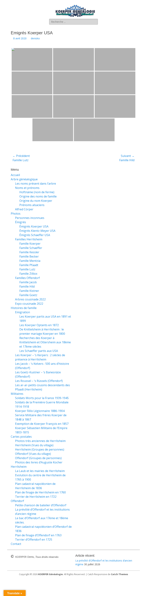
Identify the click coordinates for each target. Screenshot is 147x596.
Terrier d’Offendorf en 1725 (33, 539)
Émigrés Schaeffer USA (34, 235)
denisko (35, 38)
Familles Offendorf (27, 278)
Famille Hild (27, 286)
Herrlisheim (19, 467)
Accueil (15, 175)
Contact (16, 544)
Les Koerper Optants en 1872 (39, 325)
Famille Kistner (29, 291)
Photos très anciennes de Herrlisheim (40, 441)
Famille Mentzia (29, 261)
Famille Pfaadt (28, 265)
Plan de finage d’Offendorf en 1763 (38, 535)
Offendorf (17, 501)
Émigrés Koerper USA (33, 226)
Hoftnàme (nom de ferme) (36, 192)
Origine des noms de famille (38, 196)
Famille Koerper (30, 244)
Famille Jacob (28, 282)
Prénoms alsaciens (31, 205)
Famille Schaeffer (30, 248)
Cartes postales (21, 437)
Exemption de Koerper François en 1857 (41, 424)
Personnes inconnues (29, 218)
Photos (15, 214)
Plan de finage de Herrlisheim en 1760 (40, 492)
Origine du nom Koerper (35, 201)
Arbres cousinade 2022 (30, 299)
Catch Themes (119, 574)
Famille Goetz (28, 295)
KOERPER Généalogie (50, 574)
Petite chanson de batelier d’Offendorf (40, 505)
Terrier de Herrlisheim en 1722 (35, 497)
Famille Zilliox (28, 274)
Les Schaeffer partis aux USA (38, 351)
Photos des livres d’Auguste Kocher (38, 462)
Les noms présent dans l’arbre (35, 184)
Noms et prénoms (27, 188)
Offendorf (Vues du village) (33, 454)
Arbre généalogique (24, 179)
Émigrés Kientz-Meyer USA (37, 231)
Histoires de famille (24, 308)
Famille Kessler (29, 252)
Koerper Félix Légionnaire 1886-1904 (40, 411)
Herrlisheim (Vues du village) (34, 445)
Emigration (22, 312)
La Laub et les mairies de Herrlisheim (40, 471)
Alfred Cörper (24, 209)
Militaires (17, 394)
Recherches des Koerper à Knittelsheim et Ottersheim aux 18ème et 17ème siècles (45, 342)
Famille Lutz (27, 269)
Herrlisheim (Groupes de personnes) (39, 449)
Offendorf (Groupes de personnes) (38, 458)
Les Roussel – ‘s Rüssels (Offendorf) (39, 381)
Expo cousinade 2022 (29, 304)
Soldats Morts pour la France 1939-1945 (42, 398)
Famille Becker (29, 256)
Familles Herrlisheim (28, 239)
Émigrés (20, 222)
